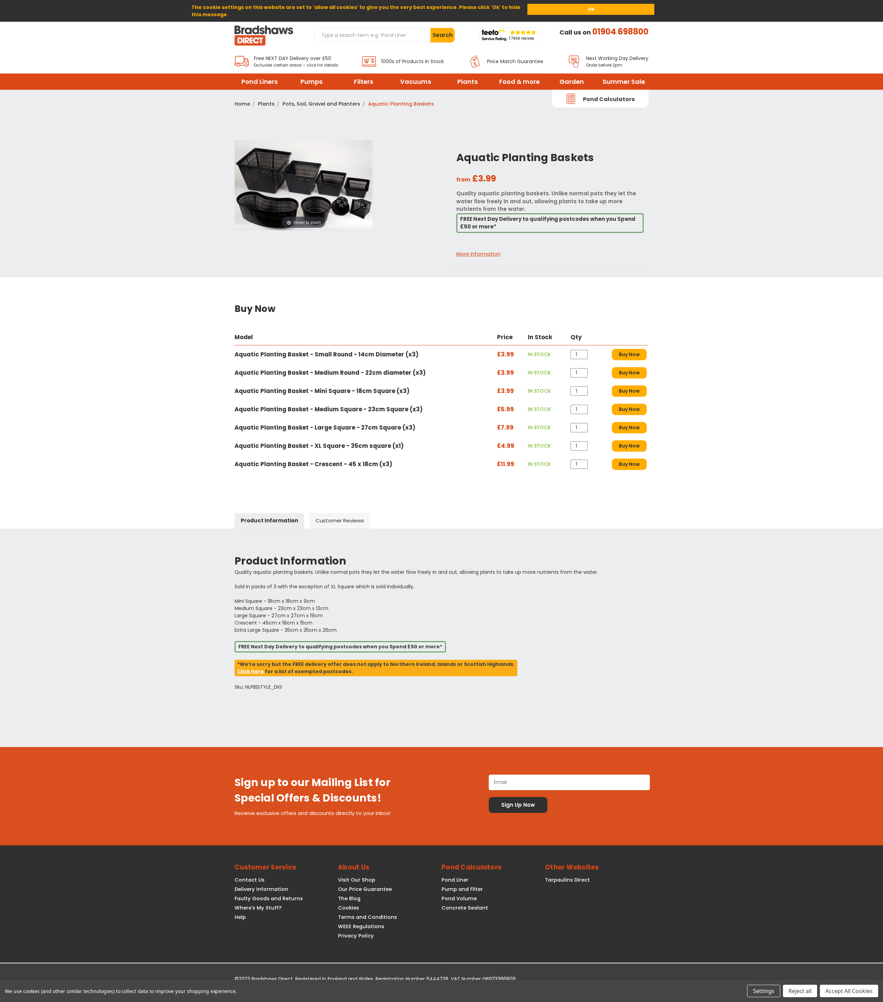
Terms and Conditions (367, 917)
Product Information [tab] (269, 520)
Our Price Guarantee (365, 889)
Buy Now (629, 354)
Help (240, 917)
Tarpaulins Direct (567, 879)
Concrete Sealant (465, 907)
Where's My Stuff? (258, 907)
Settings (763, 991)
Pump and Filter (462, 889)
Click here (250, 671)
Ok (591, 9)
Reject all (800, 991)
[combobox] (372, 35)
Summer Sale (624, 81)
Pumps (311, 81)
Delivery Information (261, 889)
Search (443, 35)
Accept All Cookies (849, 991)
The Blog (349, 898)
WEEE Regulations (361, 926)
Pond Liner (455, 879)
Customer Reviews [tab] (340, 520)
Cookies (348, 907)
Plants (467, 81)
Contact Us (250, 879)
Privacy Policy (356, 935)
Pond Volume (459, 898)
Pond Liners (259, 81)
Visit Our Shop (356, 879)
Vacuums (415, 81)
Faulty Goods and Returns (269, 898)
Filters (363, 81)
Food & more (519, 81)
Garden (571, 81)
